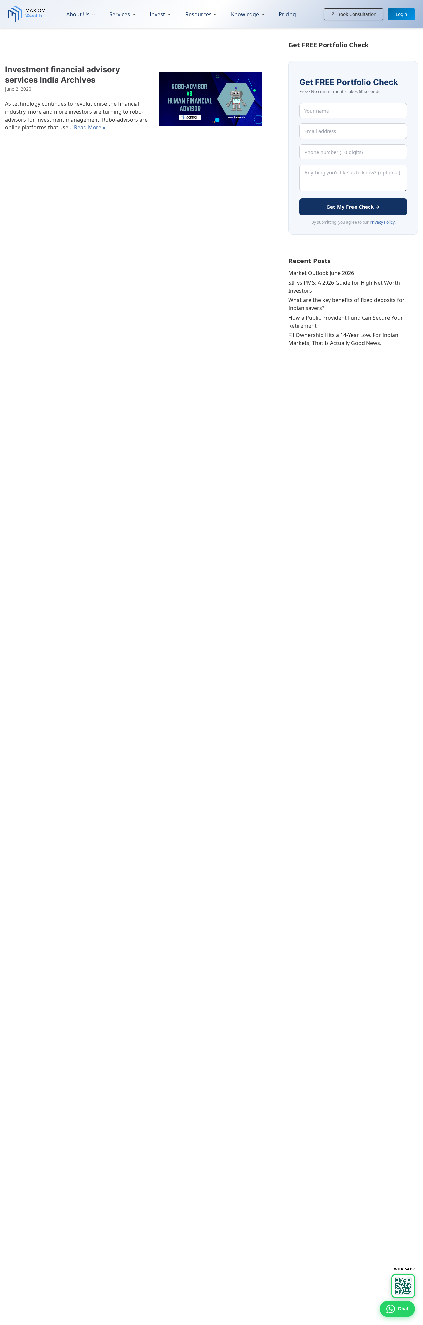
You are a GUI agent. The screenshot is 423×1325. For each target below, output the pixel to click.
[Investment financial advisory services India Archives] (210, 99)
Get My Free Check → (353, 206)
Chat (403, 1308)
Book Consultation (353, 14)
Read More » (89, 127)
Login (401, 14)
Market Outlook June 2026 (321, 273)
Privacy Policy (382, 222)
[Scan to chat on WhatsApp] (403, 1286)
